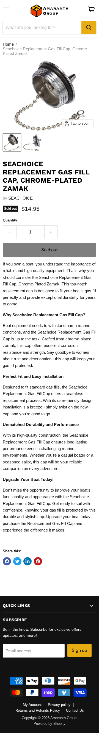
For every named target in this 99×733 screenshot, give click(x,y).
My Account (32, 705)
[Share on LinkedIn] (27, 561)
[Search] (88, 27)
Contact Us (75, 710)
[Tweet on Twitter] (17, 561)
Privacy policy (59, 705)
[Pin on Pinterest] (38, 561)
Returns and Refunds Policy (37, 710)
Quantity (10, 220)
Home (8, 44)
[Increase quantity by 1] (51, 232)
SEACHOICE (20, 198)
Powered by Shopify (49, 724)
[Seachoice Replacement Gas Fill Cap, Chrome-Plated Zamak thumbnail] (12, 142)
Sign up (79, 650)
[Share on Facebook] (7, 561)
